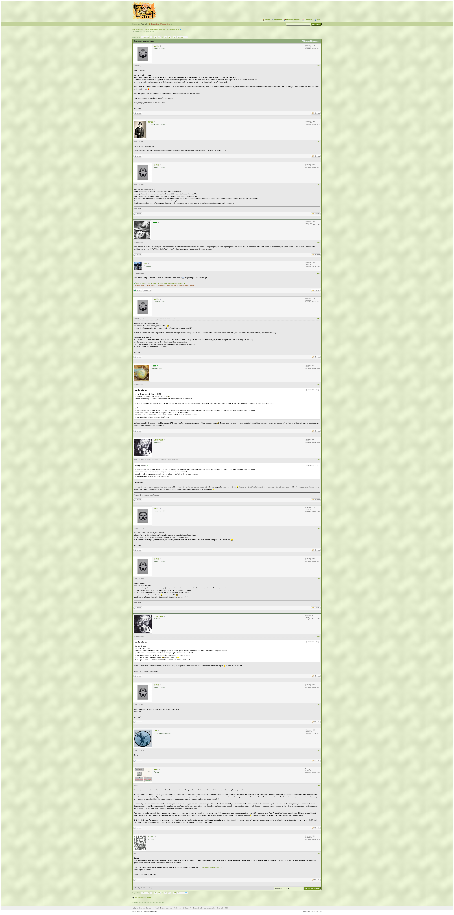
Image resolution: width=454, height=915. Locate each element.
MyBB (138, 911)
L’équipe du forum (139, 908)
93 (155, 37)
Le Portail (156, 908)
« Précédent (145, 37)
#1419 (318, 528)
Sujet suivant (154, 888)
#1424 (318, 785)
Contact (148, 908)
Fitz (155, 731)
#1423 (318, 750)
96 (165, 37)
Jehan (150, 122)
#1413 (318, 184)
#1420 (318, 578)
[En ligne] (157, 366)
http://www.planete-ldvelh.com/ (210, 867)
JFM (145, 263)
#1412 (318, 141)
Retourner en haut (166, 908)
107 (175, 37)
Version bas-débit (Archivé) (182, 908)
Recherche (278, 20)
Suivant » (180, 37)
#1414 (318, 242)
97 (169, 37)
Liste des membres (293, 20)
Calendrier (308, 20)
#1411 (318, 66)
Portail (267, 20)
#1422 (318, 704)
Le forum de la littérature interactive (156, 29)
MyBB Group (153, 911)
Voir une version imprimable (143, 897)
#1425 (318, 853)
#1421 (318, 636)
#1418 (318, 459)
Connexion (155, 24)
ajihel (156, 770)
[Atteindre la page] (186, 37)
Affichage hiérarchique (311, 41)
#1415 (318, 273)
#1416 (318, 319)
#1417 (318, 384)
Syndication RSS (222, 908)
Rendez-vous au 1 (138, 29)
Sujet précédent (141, 888)
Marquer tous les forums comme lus (203, 908)
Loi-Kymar (158, 440)
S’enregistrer (165, 24)
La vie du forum (174, 29)
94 (159, 37)
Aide (318, 20)
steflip (156, 46)
